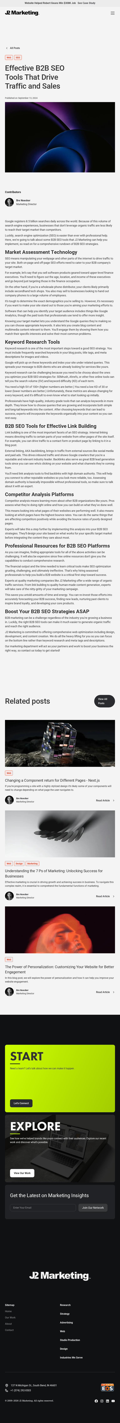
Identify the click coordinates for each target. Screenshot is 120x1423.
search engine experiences (21, 225)
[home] (22, 13)
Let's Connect (21, 1103)
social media (106, 451)
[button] (112, 13)
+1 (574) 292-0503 (20, 1390)
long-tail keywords (21, 409)
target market (31, 321)
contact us (27, 650)
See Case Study (86, 3)
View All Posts (102, 701)
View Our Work (22, 1173)
